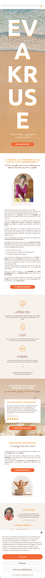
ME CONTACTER (22, 144)
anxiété (7, 216)
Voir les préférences (22, 570)
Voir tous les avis (22, 428)
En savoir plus (22, 470)
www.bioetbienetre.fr (28, 520)
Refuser (22, 563)
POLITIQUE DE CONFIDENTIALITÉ (22, 575)
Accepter (22, 557)
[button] (41, 532)
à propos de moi (22, 287)
